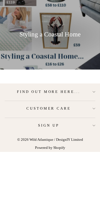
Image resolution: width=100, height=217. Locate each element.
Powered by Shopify (50, 148)
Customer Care (48, 108)
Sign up (48, 125)
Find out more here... (48, 92)
